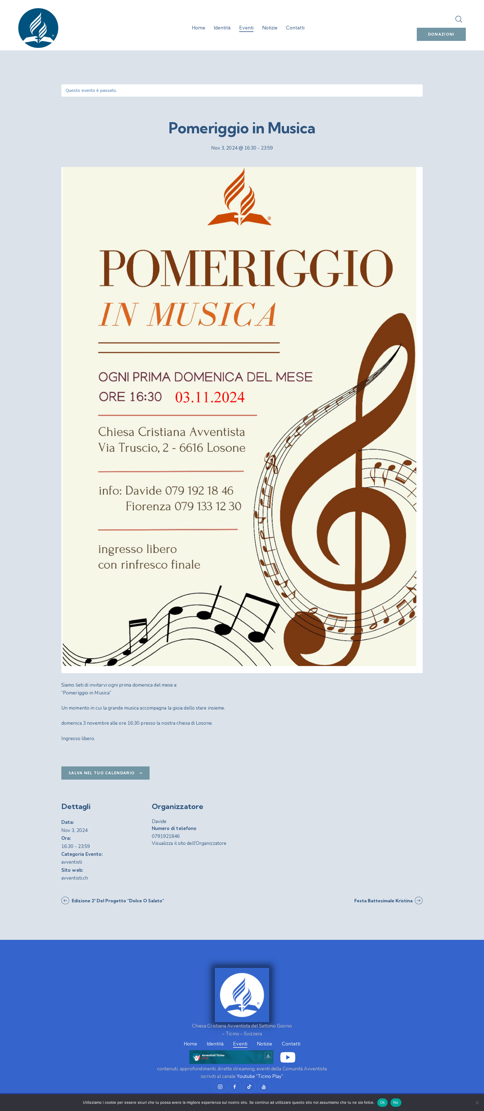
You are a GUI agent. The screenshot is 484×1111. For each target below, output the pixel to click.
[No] (477, 1102)
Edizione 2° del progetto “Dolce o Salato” (117, 900)
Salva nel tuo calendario (102, 773)
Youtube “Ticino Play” (260, 1076)
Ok (382, 1102)
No (396, 1102)
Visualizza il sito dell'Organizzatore (189, 843)
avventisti (71, 862)
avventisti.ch (74, 878)
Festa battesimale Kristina (384, 900)
